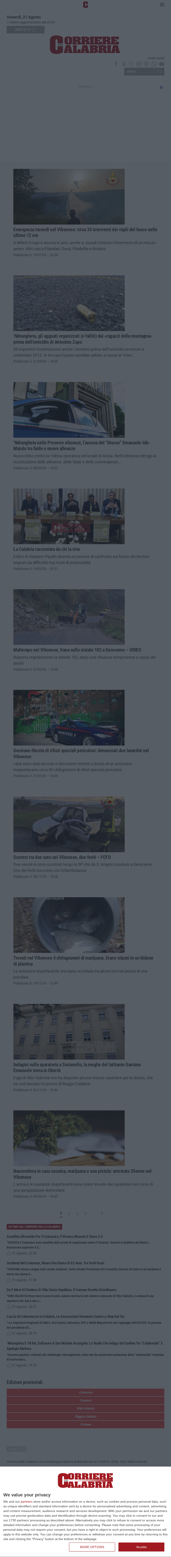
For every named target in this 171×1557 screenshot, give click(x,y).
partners (27, 1501)
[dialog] (85, 1512)
